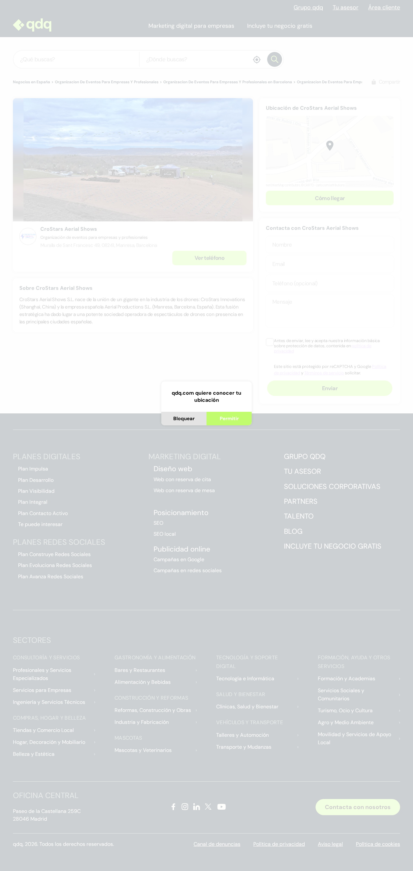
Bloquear (184, 418)
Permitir (229, 418)
